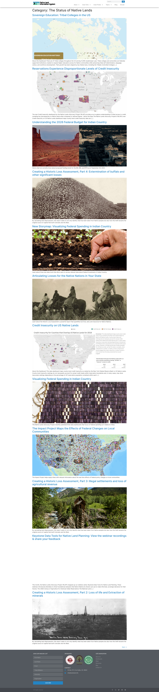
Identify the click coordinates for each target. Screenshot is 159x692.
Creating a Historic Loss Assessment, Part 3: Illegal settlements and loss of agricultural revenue (79, 483)
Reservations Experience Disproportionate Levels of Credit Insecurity (75, 68)
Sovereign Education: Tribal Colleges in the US (61, 15)
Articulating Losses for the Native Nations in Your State (66, 275)
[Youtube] (125, 690)
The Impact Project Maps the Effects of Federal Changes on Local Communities (73, 430)
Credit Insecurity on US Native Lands (55, 325)
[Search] (123, 2)
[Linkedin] (122, 690)
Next (124, 647)
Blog (116, 4)
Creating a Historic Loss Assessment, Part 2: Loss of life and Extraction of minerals (78, 594)
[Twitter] (118, 690)
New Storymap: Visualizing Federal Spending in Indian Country (71, 226)
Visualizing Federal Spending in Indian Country (61, 378)
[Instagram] (115, 690)
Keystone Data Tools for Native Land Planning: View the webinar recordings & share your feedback (79, 537)
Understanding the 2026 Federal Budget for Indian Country (69, 122)
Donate (122, 4)
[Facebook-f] (112, 690)
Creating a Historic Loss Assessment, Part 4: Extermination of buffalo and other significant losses (78, 173)
